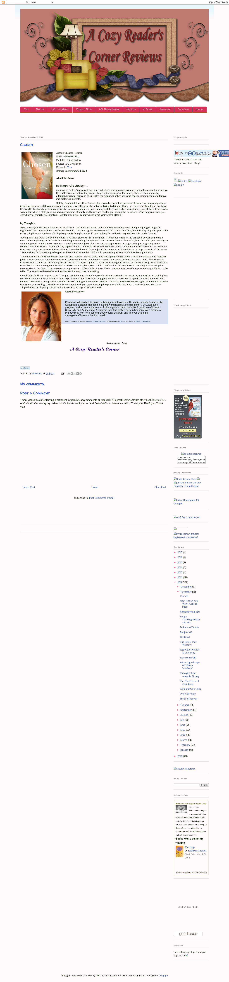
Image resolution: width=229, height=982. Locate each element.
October (185, 705)
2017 (180, 552)
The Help (190, 847)
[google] (179, 184)
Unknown (37, 373)
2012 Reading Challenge (109, 109)
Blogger (164, 975)
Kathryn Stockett (197, 850)
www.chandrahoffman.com (95, 321)
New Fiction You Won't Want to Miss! (189, 603)
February (185, 745)
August (184, 715)
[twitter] (183, 181)
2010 (180, 756)
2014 (180, 567)
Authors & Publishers (60, 109)
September (186, 710)
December (186, 586)
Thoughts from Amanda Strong (189, 675)
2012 (180, 577)
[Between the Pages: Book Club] (182, 809)
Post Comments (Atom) (101, 498)
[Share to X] (74, 373)
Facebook (121, 321)
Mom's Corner (165, 109)
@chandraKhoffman (143, 321)
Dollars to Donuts (189, 627)
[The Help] (180, 852)
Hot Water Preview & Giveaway (190, 651)
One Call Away (188, 693)
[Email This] (68, 373)
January (184, 750)
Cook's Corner (183, 109)
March (184, 740)
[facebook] (194, 181)
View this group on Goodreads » (191, 872)
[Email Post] (62, 373)
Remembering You (190, 611)
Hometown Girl (188, 657)
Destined (185, 637)
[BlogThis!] (71, 373)
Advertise (199, 109)
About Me (39, 109)
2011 (179, 582)
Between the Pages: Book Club (191, 803)
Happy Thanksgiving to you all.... (190, 619)
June (183, 724)
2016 (180, 557)
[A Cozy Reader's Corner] (191, 454)
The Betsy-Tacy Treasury (188, 643)
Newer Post (29, 487)
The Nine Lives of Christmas (189, 683)
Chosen (184, 596)
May (183, 730)
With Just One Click (190, 689)
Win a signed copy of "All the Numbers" (190, 665)
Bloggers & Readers (84, 109)
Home (26, 109)
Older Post (160, 487)
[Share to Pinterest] (80, 373)
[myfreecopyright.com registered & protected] (191, 537)
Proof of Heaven (188, 698)
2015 (180, 562)
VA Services (147, 109)
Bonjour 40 (186, 632)
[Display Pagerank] (184, 768)
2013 (180, 572)
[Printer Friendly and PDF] (25, 368)
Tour (69, 167)
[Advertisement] (77, 124)
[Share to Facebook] (77, 373)
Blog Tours (131, 109)
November (186, 591)
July (182, 719)
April (183, 735)
